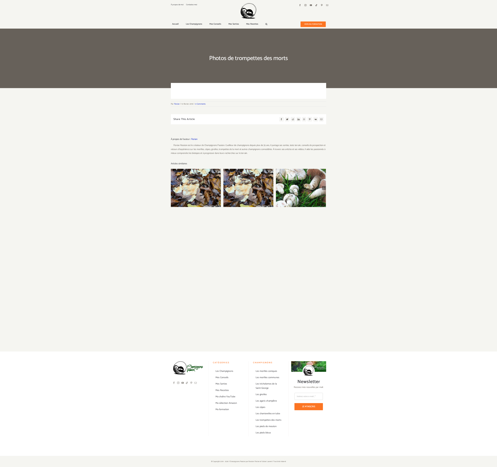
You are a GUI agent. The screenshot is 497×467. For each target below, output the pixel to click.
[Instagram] (178, 383)
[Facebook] (174, 383)
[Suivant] (324, 188)
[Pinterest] (191, 383)
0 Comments (200, 104)
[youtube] (311, 5)
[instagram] (305, 5)
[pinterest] (322, 5)
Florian (177, 104)
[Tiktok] (187, 383)
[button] (266, 24)
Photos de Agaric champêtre (301, 185)
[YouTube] (182, 383)
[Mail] (195, 383)
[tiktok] (316, 5)
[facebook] (300, 5)
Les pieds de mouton (248, 185)
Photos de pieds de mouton (195, 185)
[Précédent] (173, 188)
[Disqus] (248, 240)
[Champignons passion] (248, 4)
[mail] (327, 5)
